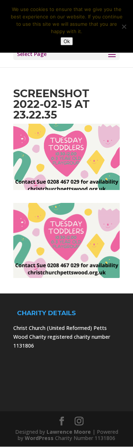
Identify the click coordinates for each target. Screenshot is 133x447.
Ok (67, 41)
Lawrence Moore (69, 431)
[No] (123, 26)
